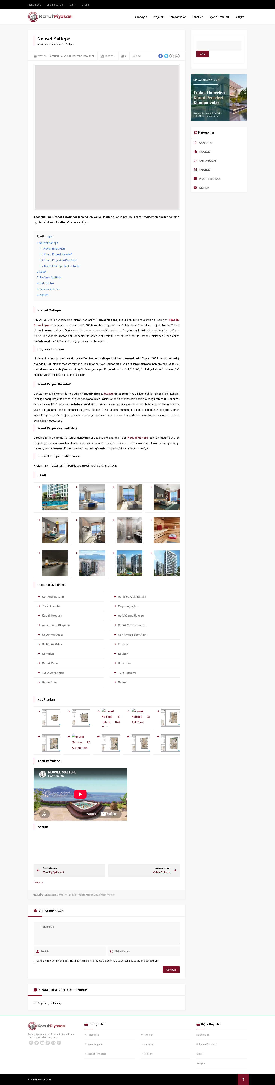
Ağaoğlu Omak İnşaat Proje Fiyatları (67, 894)
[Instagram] (53, 1043)
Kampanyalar (177, 17)
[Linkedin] (59, 1043)
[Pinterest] (47, 1043)
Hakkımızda (34, 4)
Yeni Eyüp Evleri (53, 872)
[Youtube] (42, 1043)
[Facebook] (31, 1043)
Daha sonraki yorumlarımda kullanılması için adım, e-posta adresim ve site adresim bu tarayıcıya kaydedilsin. (98, 960)
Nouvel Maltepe (138, 437)
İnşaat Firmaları (219, 17)
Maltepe (77, 56)
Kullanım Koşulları (55, 4)
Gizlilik (72, 4)
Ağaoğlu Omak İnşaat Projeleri (100, 894)
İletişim (85, 4)
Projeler (158, 17)
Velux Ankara (161, 872)
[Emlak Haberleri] (219, 119)
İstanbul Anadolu (60, 56)
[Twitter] (36, 1043)
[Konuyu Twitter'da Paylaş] (166, 56)
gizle (49, 236)
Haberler (197, 17)
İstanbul (52, 44)
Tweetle (38, 882)
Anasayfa (141, 17)
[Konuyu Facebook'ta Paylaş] (160, 56)
